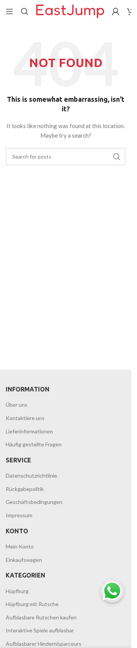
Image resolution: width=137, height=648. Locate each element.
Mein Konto (20, 546)
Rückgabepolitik (25, 489)
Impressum (19, 515)
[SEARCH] (117, 156)
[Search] (24, 11)
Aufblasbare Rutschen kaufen (41, 617)
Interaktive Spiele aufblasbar (40, 630)
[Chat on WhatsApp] (112, 590)
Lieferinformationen (29, 431)
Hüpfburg (17, 591)
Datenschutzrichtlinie (31, 475)
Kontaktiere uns (25, 418)
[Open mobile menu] (9, 11)
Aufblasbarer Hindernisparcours (43, 643)
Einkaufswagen (24, 560)
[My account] (115, 11)
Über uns (16, 404)
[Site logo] (70, 11)
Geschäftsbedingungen (34, 502)
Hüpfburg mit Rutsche (32, 604)
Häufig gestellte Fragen (34, 444)
